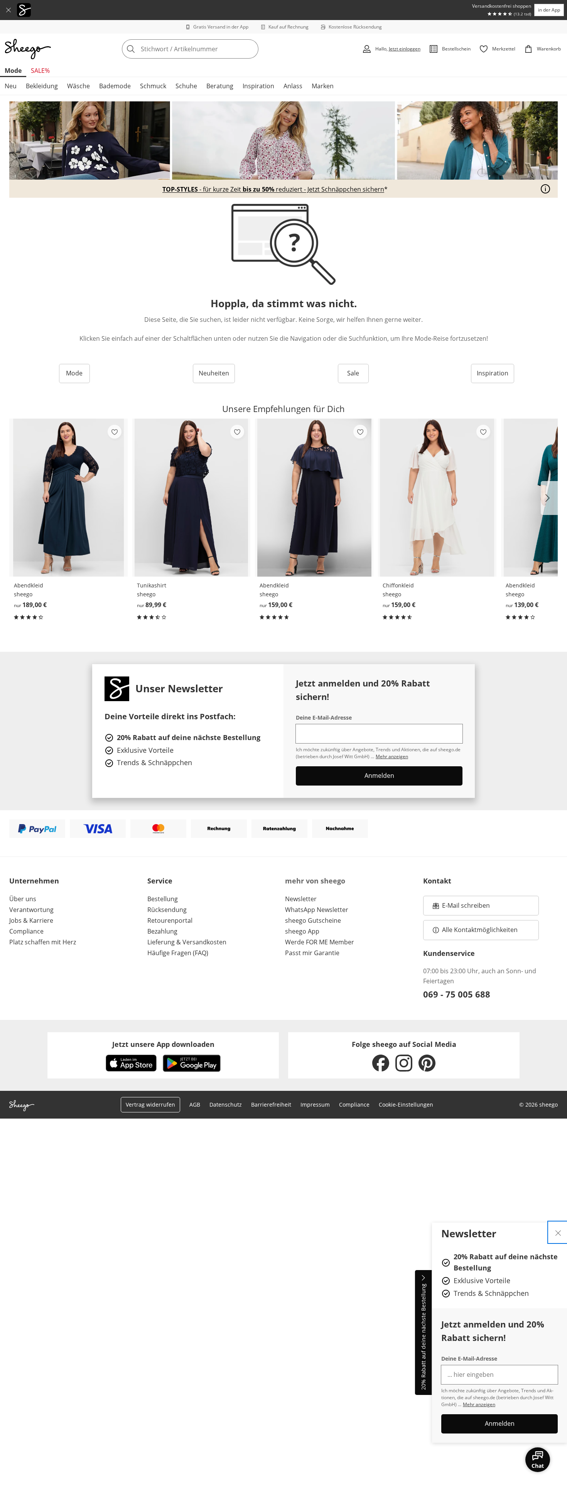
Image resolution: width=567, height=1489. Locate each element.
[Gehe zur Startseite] (28, 49)
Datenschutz (225, 1104)
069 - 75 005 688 (456, 994)
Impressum (315, 1104)
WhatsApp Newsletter (316, 909)
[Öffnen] (545, 189)
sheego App (302, 931)
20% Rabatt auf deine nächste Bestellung (423, 1337)
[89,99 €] (191, 498)
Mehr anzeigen (479, 1404)
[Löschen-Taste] (250, 49)
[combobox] (207, 49)
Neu (11, 86)
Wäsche (78, 86)
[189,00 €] (68, 498)
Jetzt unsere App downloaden (163, 1044)
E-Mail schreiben (461, 907)
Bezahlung (162, 931)
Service (159, 880)
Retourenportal (169, 920)
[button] (549, 498)
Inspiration (258, 86)
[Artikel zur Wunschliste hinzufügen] (115, 432)
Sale (353, 373)
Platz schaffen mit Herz (42, 942)
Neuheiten (214, 373)
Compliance (26, 931)
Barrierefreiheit (271, 1104)
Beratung (219, 86)
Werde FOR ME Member (319, 942)
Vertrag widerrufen (150, 1104)
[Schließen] (8, 10)
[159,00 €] (314, 498)
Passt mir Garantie (312, 953)
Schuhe (186, 86)
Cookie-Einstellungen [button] (406, 1104)
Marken (323, 86)
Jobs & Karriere (31, 920)
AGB (194, 1104)
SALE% (40, 70)
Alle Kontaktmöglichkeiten (480, 929)
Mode (13, 70)
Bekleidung (42, 86)
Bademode (115, 86)
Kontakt (437, 880)
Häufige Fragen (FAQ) (177, 953)
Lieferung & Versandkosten (186, 942)
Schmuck (153, 86)
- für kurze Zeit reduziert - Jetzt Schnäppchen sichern (273, 189)
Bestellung (162, 899)
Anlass (293, 86)
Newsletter (301, 899)
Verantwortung (31, 909)
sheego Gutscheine (313, 920)
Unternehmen (34, 880)
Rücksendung (167, 909)
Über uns (22, 899)
